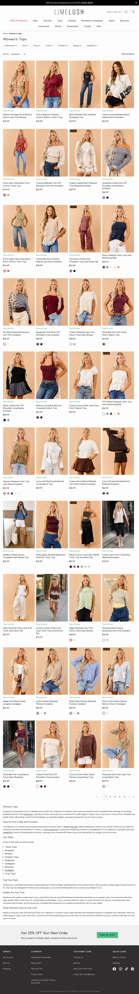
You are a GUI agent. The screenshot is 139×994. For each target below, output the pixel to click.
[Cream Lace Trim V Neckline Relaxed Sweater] (118, 524)
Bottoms (124, 20)
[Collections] (16, 45)
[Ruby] (4, 195)
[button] (19, 105)
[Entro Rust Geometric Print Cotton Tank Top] (19, 153)
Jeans (111, 20)
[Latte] (37, 713)
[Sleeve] (81, 45)
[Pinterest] (133, 969)
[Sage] (74, 344)
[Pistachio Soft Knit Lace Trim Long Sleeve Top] (118, 744)
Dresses (72, 20)
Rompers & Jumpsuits (92, 20)
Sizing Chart (36, 963)
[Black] (107, 197)
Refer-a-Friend (119, 957)
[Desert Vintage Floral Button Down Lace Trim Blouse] (19, 84)
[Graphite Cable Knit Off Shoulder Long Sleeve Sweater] (118, 153)
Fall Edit (48, 20)
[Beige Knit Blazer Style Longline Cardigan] (19, 671)
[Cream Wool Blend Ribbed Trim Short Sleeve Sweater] (85, 451)
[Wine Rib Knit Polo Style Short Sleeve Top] (118, 302)
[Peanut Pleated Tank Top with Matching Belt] (19, 451)
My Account (8, 957)
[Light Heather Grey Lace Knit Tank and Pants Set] (19, 598)
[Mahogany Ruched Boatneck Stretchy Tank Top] (52, 524)
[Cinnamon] (70, 271)
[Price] (40, 45)
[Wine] (103, 344)
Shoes (58, 26)
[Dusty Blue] (45, 713)
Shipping (7, 968)
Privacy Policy (37, 974)
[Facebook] (115, 969)
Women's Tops (15, 33)
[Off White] (111, 267)
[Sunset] (81, 567)
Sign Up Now (107, 935)
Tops (59, 20)
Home (5, 33)
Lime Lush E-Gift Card (82, 968)
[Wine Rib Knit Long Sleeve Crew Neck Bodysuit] (19, 744)
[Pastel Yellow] (114, 267)
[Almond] (41, 713)
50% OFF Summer (18, 20)
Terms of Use (36, 968)
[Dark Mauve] (107, 267)
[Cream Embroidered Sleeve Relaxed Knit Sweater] (118, 84)
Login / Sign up (113, 11)
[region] (69, 3)
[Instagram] (121, 969)
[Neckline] (96, 45)
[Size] (27, 45)
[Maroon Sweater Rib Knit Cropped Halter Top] (52, 375)
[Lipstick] (74, 567)
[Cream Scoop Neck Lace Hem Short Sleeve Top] (85, 375)
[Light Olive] (8, 195)
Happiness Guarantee (40, 957)
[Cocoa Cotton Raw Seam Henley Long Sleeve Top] (85, 744)
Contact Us (78, 957)
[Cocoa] (103, 493)
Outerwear (43, 26)
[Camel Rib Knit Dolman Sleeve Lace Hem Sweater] (52, 228)
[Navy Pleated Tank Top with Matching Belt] (118, 228)
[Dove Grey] (103, 713)
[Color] (52, 45)
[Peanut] (118, 267)
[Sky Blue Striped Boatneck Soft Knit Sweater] (19, 302)
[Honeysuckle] (8, 344)
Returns (6, 963)
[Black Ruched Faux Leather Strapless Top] (85, 84)
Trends (87, 26)
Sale (99, 26)
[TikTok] (127, 969)
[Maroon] (37, 417)
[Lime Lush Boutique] (69, 11)
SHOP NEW (87, 2)
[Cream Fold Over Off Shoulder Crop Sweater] (52, 744)
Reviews (76, 963)
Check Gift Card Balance (84, 974)
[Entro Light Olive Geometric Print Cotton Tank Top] (19, 228)
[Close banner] (136, 2)
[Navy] (103, 267)
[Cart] (133, 11)
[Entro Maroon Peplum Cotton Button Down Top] (52, 84)
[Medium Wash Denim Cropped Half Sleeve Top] (19, 524)
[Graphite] (103, 197)
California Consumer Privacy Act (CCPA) (43, 981)
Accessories (72, 26)
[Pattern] (67, 45)
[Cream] (45, 344)
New (35, 20)
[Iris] (85, 567)
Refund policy (95, 991)
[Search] (126, 11)
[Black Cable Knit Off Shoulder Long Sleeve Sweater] (19, 375)
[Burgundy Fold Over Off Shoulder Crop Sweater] (52, 302)
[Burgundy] (37, 344)
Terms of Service (84, 991)
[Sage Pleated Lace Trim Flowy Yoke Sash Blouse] (85, 598)
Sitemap (116, 963)
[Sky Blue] (4, 344)
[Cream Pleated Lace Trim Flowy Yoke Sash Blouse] (85, 302)
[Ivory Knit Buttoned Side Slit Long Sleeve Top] (52, 451)
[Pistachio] (103, 786)
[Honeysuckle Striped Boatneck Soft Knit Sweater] (118, 598)
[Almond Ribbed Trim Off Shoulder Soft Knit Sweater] (52, 153)
